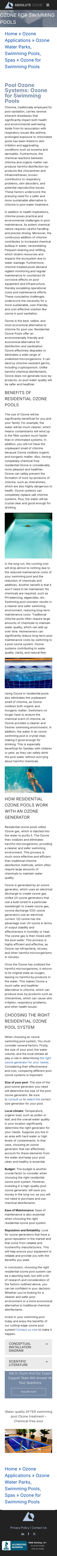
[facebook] (28, 1534)
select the (34, 1099)
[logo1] (24, 2)
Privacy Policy (19, 1527)
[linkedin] (23, 1534)
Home (11, 33)
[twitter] (34, 1534)
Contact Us (39, 1527)
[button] (28, 1347)
